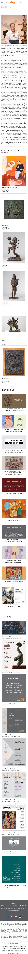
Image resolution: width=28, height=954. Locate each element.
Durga (3, 340)
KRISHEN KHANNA (13, 946)
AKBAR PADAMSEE (6, 950)
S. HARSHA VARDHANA (16, 950)
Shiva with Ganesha (7, 302)
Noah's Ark (5, 378)
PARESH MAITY (6, 948)
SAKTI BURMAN (5, 946)
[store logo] (10, 2)
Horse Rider (5, 225)
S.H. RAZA (24, 950)
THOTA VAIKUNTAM (21, 946)
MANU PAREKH (21, 948)
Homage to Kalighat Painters (9, 187)
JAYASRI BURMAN (14, 948)
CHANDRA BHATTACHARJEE (10, 952)
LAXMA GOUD (21, 952)
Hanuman (4, 264)
